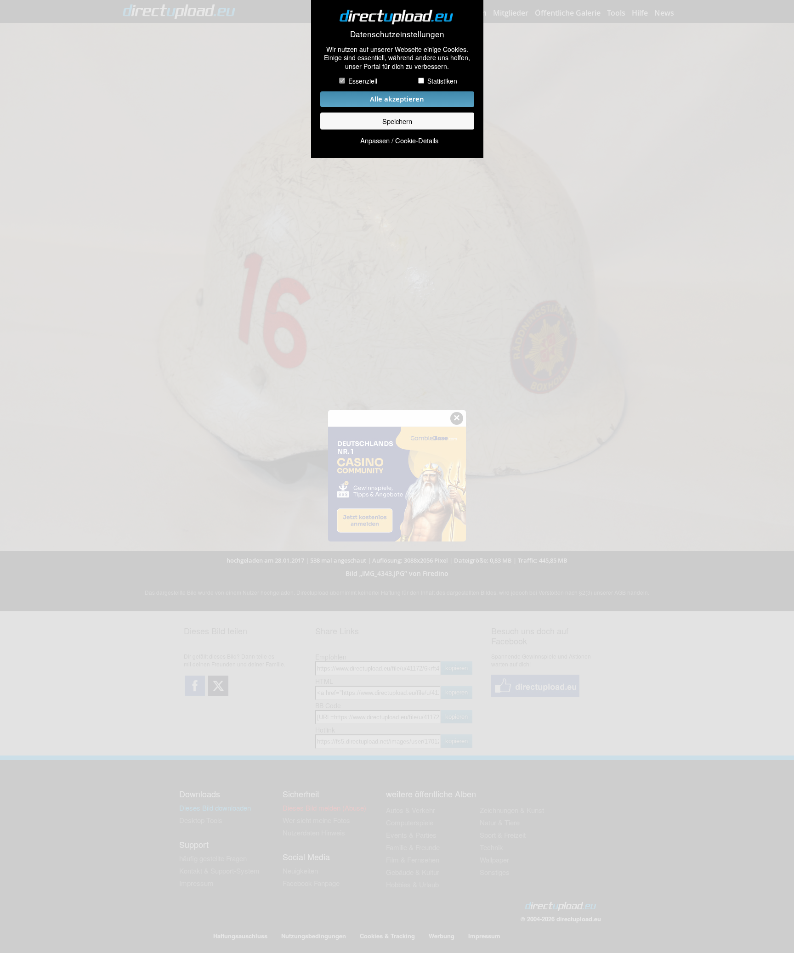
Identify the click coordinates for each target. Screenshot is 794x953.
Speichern (397, 121)
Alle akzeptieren (397, 99)
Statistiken (442, 80)
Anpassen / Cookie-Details (399, 140)
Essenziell (362, 80)
